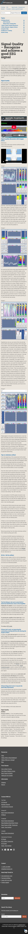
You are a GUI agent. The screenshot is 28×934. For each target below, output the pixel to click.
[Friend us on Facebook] (5, 849)
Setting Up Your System (7, 775)
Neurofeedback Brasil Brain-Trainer (9, 823)
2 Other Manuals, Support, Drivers (9, 27)
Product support (5, 882)
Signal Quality (5, 709)
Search (24, 13)
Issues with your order (6, 880)
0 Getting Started (5, 20)
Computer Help (4, 29)
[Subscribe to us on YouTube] (11, 849)
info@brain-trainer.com (6, 869)
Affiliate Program (20, 926)
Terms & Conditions (12, 926)
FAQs (2, 755)
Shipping (3, 782)
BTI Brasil (3, 839)
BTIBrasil (3, 815)
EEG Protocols (6, 22)
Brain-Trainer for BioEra (7, 773)
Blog (2, 762)
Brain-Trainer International (7, 812)
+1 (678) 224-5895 (5, 866)
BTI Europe (4, 843)
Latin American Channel (7, 806)
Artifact (3, 711)
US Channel (4, 802)
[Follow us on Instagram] (14, 849)
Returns (3, 784)
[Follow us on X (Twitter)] (2, 849)
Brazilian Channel (5, 804)
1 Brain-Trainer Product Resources (9, 25)
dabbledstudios (21, 924)
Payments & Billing (5, 878)
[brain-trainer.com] (7, 2)
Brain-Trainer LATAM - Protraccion (9, 825)
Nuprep (23, 548)
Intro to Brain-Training (6, 769)
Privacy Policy (5, 926)
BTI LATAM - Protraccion (7, 841)
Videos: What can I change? (8, 760)
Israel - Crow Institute (6, 827)
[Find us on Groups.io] (8, 849)
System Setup (4, 32)
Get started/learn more (6, 876)
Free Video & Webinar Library (8, 771)
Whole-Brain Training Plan (9, 23)
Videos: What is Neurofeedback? (9, 757)
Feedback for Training (6, 30)
